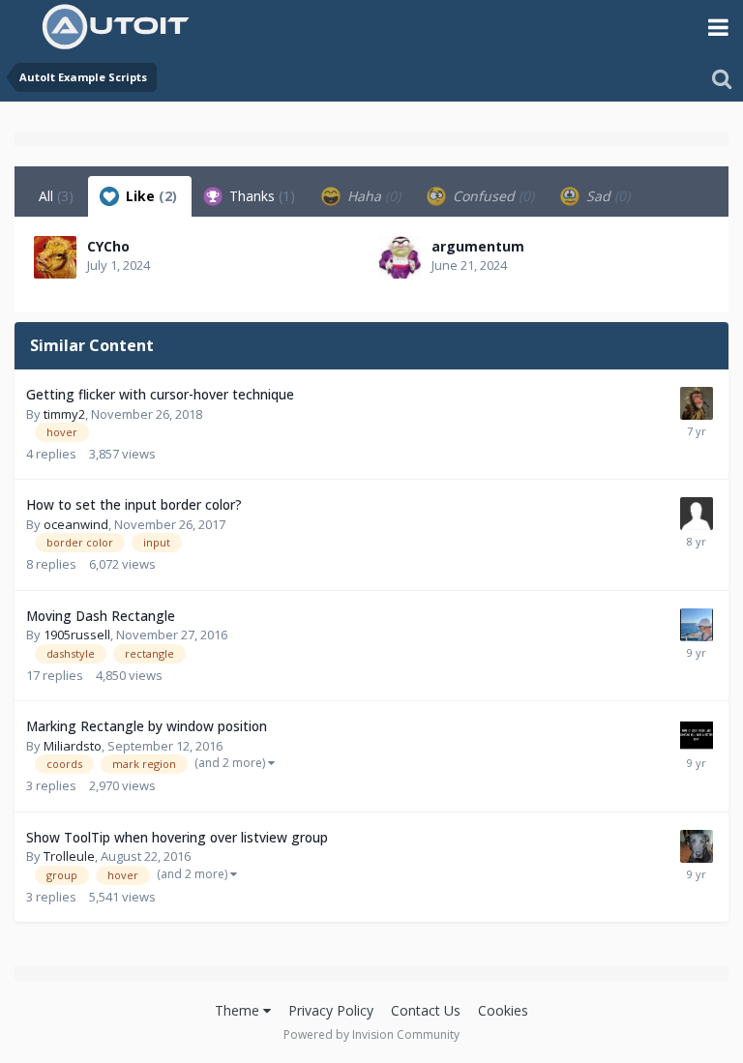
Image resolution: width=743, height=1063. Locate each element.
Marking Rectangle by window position (146, 726)
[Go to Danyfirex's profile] (696, 846)
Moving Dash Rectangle (100, 615)
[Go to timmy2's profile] (696, 403)
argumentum (477, 246)
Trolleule (69, 856)
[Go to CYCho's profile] (55, 257)
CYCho (108, 246)
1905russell (77, 634)
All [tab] (56, 196)
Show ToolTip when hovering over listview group (177, 837)
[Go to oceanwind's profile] (696, 513)
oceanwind (76, 524)
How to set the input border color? (134, 504)
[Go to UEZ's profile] (696, 624)
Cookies (503, 1010)
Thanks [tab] (260, 196)
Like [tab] (149, 196)
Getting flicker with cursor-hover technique (160, 394)
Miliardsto (73, 745)
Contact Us (426, 1010)
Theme (239, 1010)
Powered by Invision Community (371, 1034)
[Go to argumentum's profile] (399, 257)
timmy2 (64, 414)
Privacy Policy (330, 1010)
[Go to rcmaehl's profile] (696, 735)
